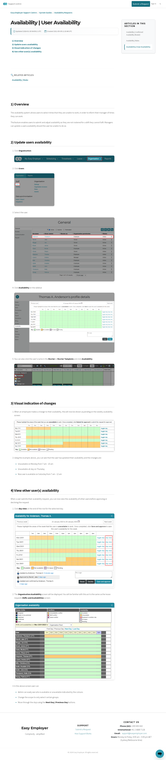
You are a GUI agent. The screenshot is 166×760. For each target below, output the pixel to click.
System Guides (45, 12)
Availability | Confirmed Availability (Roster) (134, 33)
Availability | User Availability (138, 47)
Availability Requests (63, 12)
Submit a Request (83, 729)
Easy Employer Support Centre (24, 12)
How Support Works (83, 733)
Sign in (153, 3)
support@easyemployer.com (134, 733)
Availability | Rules (132, 40)
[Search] (160, 4)
